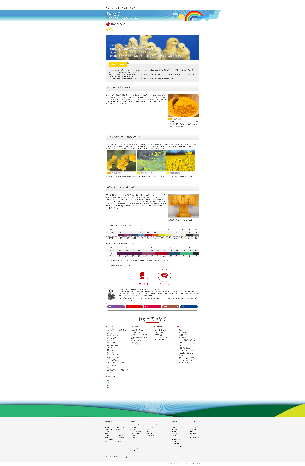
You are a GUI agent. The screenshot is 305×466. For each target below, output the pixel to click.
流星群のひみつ (111, 359)
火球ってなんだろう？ (112, 347)
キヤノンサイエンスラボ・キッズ (120, 8)
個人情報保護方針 (196, 463)
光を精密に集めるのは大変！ (138, 330)
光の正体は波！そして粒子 (113, 335)
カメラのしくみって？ (159, 332)
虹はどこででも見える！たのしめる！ (187, 359)
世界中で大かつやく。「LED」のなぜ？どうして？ (117, 371)
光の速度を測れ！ (111, 334)
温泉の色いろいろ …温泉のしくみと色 (188, 357)
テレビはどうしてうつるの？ (113, 357)
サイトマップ (169, 463)
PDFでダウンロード (142, 284)
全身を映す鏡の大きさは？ (137, 340)
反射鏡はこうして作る (136, 339)
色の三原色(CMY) (183, 332)
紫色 (110, 306)
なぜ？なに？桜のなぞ (184, 362)
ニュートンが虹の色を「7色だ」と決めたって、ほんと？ (188, 341)
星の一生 (109, 356)
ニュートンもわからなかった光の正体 (116, 329)
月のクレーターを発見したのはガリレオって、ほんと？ (141, 334)
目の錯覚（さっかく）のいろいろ (186, 354)
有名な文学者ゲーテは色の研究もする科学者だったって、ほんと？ (188, 344)
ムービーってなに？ (159, 336)
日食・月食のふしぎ (111, 342)
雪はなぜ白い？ (111, 350)
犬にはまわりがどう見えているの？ (187, 350)
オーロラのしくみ (183, 355)
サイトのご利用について (185, 463)
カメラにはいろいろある (160, 330)
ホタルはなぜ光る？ (112, 344)
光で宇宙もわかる (111, 340)
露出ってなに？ (158, 334)
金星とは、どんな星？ (112, 367)
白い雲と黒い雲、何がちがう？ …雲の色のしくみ (117, 363)
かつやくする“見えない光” (113, 361)
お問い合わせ (176, 463)
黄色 (108, 379)
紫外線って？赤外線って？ (113, 337)
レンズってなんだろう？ (136, 329)
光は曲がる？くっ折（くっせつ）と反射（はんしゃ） (117, 331)
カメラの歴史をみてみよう (161, 329)
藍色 (183, 306)
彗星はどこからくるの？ (112, 349)
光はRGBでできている (184, 330)
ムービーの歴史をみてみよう (162, 337)
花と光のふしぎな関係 (184, 352)
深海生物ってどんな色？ (184, 349)
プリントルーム (164, 284)
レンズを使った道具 (135, 332)
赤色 (128, 306)
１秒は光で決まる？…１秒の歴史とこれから (117, 369)
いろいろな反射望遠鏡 (136, 344)
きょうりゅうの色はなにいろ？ (185, 339)
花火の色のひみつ (183, 337)
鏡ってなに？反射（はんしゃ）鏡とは (139, 337)
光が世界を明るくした (112, 339)
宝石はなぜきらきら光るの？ (114, 354)
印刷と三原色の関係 (183, 334)
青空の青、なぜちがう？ (112, 365)
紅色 (146, 306)
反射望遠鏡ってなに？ (136, 342)
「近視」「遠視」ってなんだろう (185, 360)
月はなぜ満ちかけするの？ (113, 345)
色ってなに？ (182, 329)
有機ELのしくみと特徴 (184, 347)
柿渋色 (165, 306)
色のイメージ (182, 336)
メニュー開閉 (197, 8)
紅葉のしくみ (110, 352)
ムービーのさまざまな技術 (161, 339)
